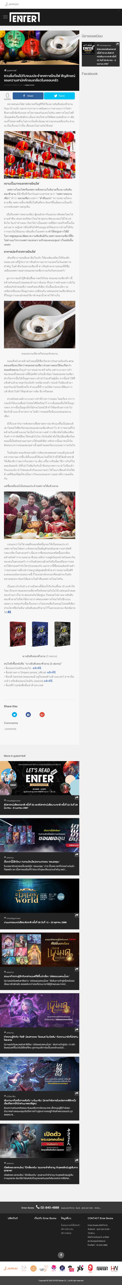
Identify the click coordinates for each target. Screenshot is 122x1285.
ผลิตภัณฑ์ (13, 1218)
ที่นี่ (9, 612)
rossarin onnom (29, 85)
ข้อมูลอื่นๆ (66, 1218)
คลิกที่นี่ (37, 668)
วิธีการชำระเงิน (67, 1229)
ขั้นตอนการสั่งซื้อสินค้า (70, 1225)
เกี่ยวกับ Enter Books (45, 1218)
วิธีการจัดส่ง (66, 1233)
